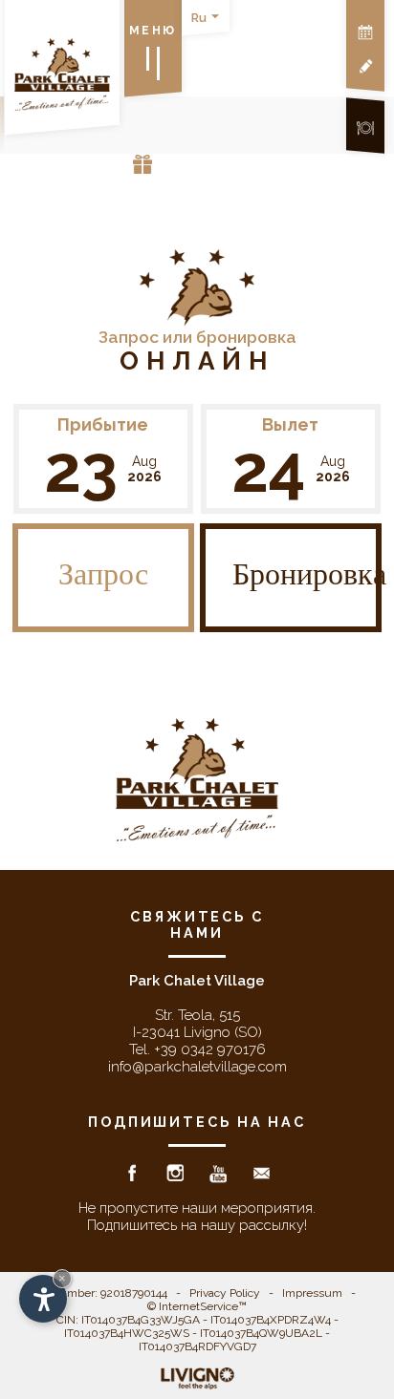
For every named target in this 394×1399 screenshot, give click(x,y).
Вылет (290, 424)
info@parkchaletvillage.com (197, 1066)
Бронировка (307, 578)
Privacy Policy (224, 1293)
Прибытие (102, 424)
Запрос (103, 578)
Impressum (312, 1293)
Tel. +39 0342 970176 (197, 1049)
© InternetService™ (197, 1306)
